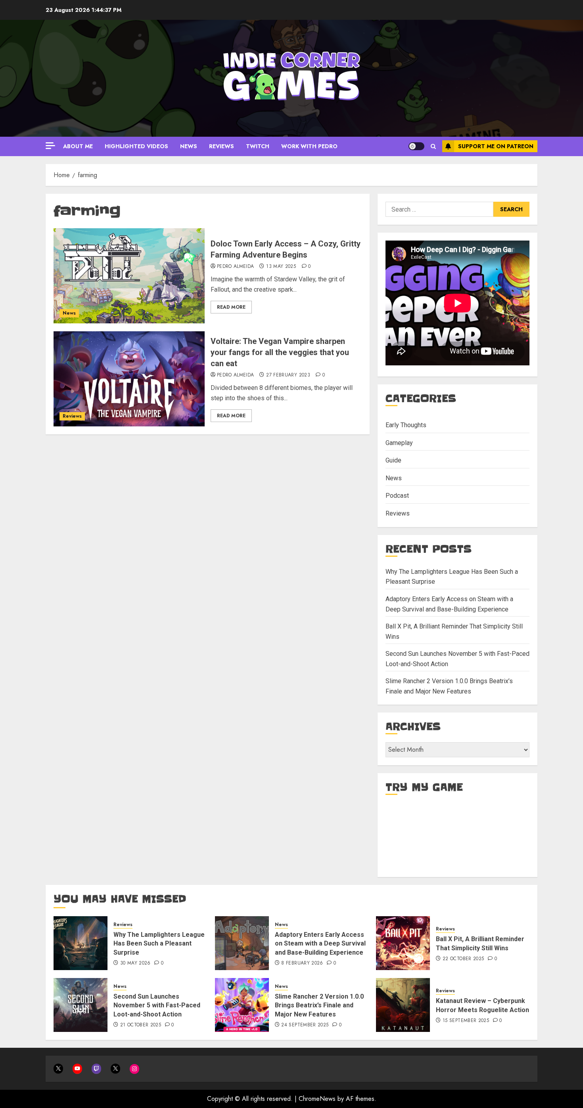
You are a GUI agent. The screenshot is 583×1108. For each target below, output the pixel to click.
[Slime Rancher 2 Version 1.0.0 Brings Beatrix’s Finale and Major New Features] (242, 1005)
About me (78, 146)
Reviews (221, 146)
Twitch (257, 146)
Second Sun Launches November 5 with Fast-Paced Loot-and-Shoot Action (156, 1005)
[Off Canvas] (50, 145)
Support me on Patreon (495, 146)
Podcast (397, 495)
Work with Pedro (309, 146)
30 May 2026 (135, 963)
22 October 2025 (463, 959)
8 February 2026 (302, 963)
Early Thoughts (405, 425)
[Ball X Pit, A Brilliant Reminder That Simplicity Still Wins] (403, 943)
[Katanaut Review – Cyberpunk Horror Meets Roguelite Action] (403, 1005)
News (188, 146)
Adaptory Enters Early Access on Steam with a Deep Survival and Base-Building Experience (320, 943)
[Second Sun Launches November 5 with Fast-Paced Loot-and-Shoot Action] (80, 1005)
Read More (231, 307)
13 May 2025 (281, 267)
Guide (393, 460)
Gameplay (399, 443)
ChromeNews (317, 1098)
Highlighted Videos (136, 146)
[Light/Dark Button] (416, 146)
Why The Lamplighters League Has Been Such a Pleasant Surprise (159, 943)
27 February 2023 (288, 375)
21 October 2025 (140, 1025)
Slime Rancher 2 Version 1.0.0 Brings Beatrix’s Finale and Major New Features (319, 1005)
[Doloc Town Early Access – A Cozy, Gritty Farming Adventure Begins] (129, 275)
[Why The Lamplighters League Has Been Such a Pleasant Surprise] (80, 943)
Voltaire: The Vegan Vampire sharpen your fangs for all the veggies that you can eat (280, 352)
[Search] (433, 146)
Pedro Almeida (235, 267)
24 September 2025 (304, 1025)
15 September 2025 (466, 1021)
